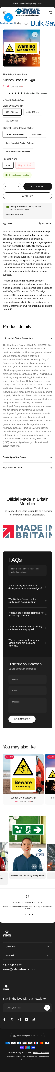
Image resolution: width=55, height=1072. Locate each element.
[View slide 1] (22, 914)
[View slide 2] (26, 914)
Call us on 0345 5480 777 (27, 902)
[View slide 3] (29, 914)
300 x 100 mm (12, 112)
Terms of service (32, 1056)
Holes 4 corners (25, 165)
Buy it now (27, 196)
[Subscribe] (47, 1008)
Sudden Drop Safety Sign (23, 798)
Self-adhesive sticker (15, 134)
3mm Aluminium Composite (18, 152)
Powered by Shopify (41, 1052)
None (8, 165)
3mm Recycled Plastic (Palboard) (20, 143)
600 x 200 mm (12, 121)
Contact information (27, 1060)
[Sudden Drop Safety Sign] (23, 774)
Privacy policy (10, 1056)
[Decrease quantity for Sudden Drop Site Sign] (6, 186)
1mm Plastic (37, 134)
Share (9, 224)
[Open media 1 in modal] (35, 34)
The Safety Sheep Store (15, 74)
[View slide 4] (32, 914)
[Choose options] (39, 789)
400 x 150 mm (32, 112)
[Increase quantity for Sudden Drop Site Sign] (18, 186)
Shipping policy (44, 1056)
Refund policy (20, 1056)
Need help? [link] (47, 224)
